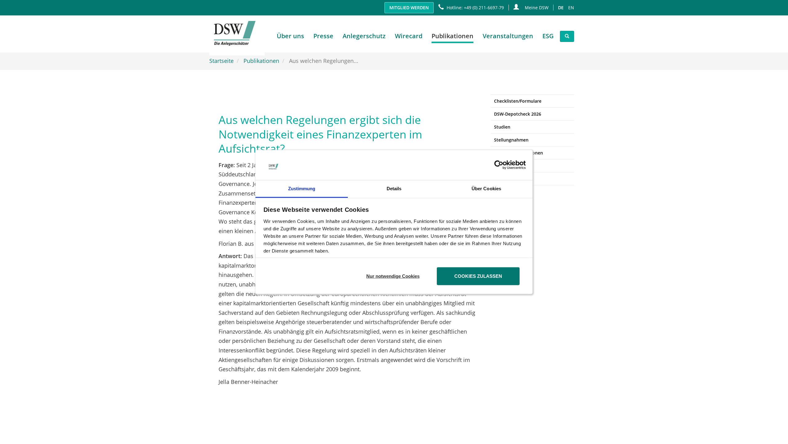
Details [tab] (394, 188)
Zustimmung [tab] (302, 188)
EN (571, 7)
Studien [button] (502, 127)
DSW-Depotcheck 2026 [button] (517, 114)
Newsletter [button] (505, 166)
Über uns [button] (290, 36)
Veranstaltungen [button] (508, 36)
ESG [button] (548, 36)
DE (561, 7)
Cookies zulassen (478, 276)
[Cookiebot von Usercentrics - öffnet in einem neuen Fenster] (499, 165)
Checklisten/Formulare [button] (517, 101)
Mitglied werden (409, 7)
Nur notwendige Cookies (393, 276)
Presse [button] (323, 36)
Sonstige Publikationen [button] (518, 153)
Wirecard (408, 36)
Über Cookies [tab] (486, 188)
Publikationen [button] (452, 36)
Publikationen (261, 60)
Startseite (221, 60)
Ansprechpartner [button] (512, 179)
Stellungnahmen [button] (511, 140)
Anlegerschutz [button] (364, 36)
